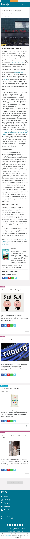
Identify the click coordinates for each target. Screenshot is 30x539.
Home (6, 496)
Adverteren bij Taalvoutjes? (15, 531)
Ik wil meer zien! (15, 482)
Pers (5, 528)
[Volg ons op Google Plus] (15, 525)
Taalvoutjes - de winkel (7, 519)
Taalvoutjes (5, 1)
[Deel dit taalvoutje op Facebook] (3, 278)
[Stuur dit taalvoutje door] (16, 278)
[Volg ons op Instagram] (10, 525)
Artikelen (7, 506)
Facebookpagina (18, 72)
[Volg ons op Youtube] (22, 525)
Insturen (6, 510)
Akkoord (17, 537)
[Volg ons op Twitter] (12, 525)
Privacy (10, 528)
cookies (8, 535)
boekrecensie (6, 244)
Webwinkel (14, 1)
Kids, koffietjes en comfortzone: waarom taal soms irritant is (15, 132)
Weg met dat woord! (18, 63)
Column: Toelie (6, 339)
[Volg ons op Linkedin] (20, 525)
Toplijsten (7, 503)
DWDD (6, 79)
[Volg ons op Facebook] (7, 525)
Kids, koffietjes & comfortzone (10, 209)
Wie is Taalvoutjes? (15, 530)
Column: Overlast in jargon (11, 290)
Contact (23, 528)
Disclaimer (17, 528)
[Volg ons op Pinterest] (17, 525)
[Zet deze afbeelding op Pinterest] (9, 278)
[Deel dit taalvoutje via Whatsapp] (12, 278)
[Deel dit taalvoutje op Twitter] (6, 278)
